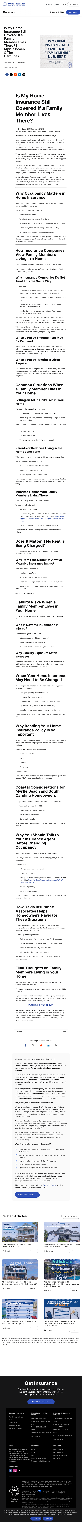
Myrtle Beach (49, 1484)
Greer (35, 1484)
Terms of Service (55, 1491)
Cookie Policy (45, 1491)
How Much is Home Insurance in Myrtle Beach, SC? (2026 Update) (19, 1322)
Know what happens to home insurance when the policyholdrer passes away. (42, 518)
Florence (70, 1483)
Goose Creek (30, 1484)
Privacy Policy (34, 1491)
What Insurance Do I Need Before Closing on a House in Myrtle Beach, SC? (19, 1283)
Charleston (59, 1483)
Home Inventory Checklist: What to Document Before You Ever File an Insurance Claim (59, 1323)
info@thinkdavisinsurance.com (41, 1432)
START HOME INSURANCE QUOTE (41, 1005)
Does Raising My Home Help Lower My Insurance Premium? (18, 1245)
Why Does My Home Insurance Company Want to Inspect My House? (62, 1245)
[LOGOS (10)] (14, 1486)
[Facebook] (25, 1046)
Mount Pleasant (41, 1484)
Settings (69, 1514)
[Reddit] (41, 1046)
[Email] (24, 75)
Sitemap (63, 1491)
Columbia (64, 1483)
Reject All (48, 1519)
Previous (19, 1031)
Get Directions (35, 1436)
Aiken (49, 1483)
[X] (33, 1046)
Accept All (36, 1519)
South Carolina (28, 1483)
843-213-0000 (49, 1185)
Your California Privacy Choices (30, 1492)
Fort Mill (24, 1484)
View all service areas (45, 1486)
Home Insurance (19, 62)
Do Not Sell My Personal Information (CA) (50, 1492)
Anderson (53, 1483)
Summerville (65, 1484)
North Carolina (38, 1483)
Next (64, 1031)
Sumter (24, 1486)
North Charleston (57, 1484)
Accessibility (25, 1491)
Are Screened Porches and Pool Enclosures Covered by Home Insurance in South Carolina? (61, 1284)
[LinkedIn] (48, 1046)
